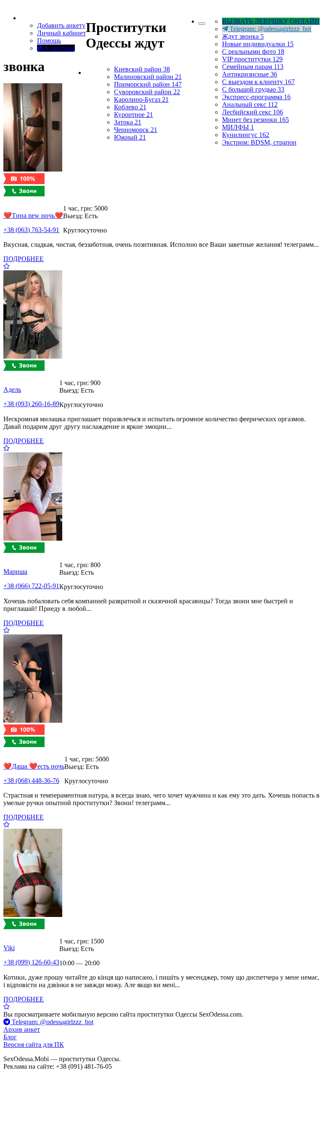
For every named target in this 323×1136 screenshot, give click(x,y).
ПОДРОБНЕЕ (23, 258)
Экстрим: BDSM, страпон (259, 142)
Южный (130, 137)
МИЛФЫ (238, 127)
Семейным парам (252, 66)
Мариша (15, 571)
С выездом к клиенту (258, 81)
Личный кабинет (61, 33)
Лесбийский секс (252, 112)
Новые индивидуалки (258, 44)
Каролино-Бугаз (141, 99)
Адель (12, 389)
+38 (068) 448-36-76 (31, 780)
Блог (10, 1037)
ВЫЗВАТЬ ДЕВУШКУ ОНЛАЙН (271, 21)
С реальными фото (253, 51)
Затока (127, 122)
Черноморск (135, 129)
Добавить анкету (61, 25)
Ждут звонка (243, 36)
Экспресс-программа (256, 96)
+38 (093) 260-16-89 (31, 403)
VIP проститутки (252, 59)
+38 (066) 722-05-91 (31, 585)
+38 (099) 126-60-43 (31, 962)
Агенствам (58, 48)
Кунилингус (245, 134)
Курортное (133, 114)
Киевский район (142, 69)
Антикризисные (249, 74)
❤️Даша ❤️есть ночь (33, 766)
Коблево (130, 107)
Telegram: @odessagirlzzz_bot (269, 28)
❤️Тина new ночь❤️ (33, 215)
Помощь (49, 40)
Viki (9, 947)
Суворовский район (147, 91)
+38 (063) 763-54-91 (31, 229)
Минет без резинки (255, 119)
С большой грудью (253, 89)
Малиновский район (148, 76)
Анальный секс (250, 104)
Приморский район (148, 84)
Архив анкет (21, 1029)
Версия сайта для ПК (33, 1044)
